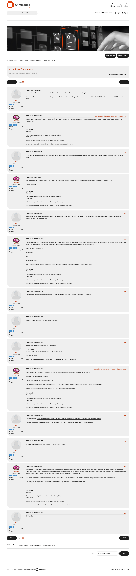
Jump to (92, 553)
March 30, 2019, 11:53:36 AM (34, 115)
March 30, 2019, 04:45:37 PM (34, 368)
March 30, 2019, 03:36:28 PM (34, 238)
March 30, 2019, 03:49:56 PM (34, 316)
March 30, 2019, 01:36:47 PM (34, 213)
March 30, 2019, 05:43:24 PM (34, 512)
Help (112, 569)
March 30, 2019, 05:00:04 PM (34, 440)
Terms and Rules (119, 569)
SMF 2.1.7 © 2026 (12, 569)
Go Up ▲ (126, 569)
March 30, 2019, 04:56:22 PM (34, 415)
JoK (16, 100)
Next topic (123, 74)
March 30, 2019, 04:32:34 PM (34, 342)
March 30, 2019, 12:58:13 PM (34, 151)
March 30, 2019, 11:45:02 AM (34, 90)
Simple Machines (22, 569)
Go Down (12, 82)
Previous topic (114, 74)
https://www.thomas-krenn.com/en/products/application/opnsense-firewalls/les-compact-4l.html (69, 418)
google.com (33, 260)
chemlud (16, 121)
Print (124, 82)
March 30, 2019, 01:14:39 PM (34, 177)
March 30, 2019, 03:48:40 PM (34, 291)
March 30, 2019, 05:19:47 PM (34, 466)
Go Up (12, 538)
